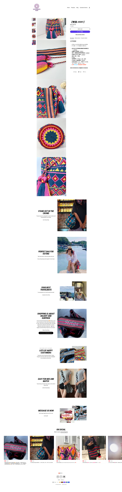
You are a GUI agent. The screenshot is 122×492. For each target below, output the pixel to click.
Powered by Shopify (64, 484)
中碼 (82, 58)
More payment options (80, 34)
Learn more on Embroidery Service (46, 332)
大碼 (79, 58)
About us (62, 479)
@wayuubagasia (64, 432)
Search (59, 479)
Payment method (84, 38)
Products (73, 7)
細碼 (85, 58)
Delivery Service (77, 38)
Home (68, 7)
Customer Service (83, 7)
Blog (77, 7)
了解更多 (81, 51)
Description (72, 38)
